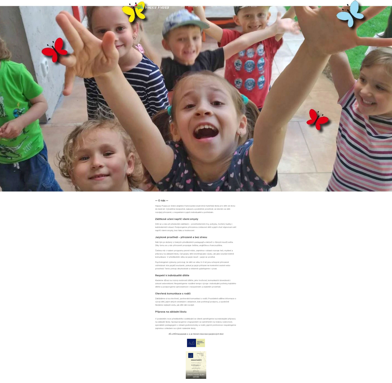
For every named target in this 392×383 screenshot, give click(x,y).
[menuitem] (184, 6)
